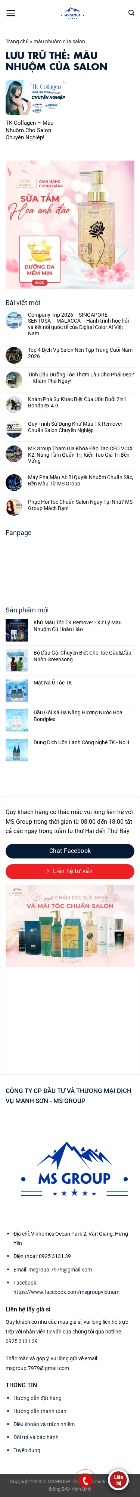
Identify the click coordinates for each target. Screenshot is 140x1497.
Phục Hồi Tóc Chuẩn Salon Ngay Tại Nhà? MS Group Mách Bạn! (80, 505)
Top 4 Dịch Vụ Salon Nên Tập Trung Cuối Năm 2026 (80, 353)
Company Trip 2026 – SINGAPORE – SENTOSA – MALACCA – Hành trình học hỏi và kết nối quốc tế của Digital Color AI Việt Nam (78, 324)
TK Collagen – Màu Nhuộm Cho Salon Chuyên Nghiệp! (29, 130)
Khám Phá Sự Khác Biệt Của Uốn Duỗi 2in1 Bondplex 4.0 (77, 402)
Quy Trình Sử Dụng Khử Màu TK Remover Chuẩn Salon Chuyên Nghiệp (75, 427)
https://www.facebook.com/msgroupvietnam (66, 1292)
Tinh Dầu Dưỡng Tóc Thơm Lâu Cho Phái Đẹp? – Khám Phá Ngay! (81, 378)
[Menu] (11, 13)
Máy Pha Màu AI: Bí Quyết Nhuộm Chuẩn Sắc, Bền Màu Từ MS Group (80, 480)
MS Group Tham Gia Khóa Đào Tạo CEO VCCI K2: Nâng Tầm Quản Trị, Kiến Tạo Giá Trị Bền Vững (80, 454)
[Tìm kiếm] (131, 13)
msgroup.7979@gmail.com (60, 1270)
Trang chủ (17, 41)
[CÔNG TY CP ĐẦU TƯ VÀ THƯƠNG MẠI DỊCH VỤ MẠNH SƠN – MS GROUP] (72, 13)
